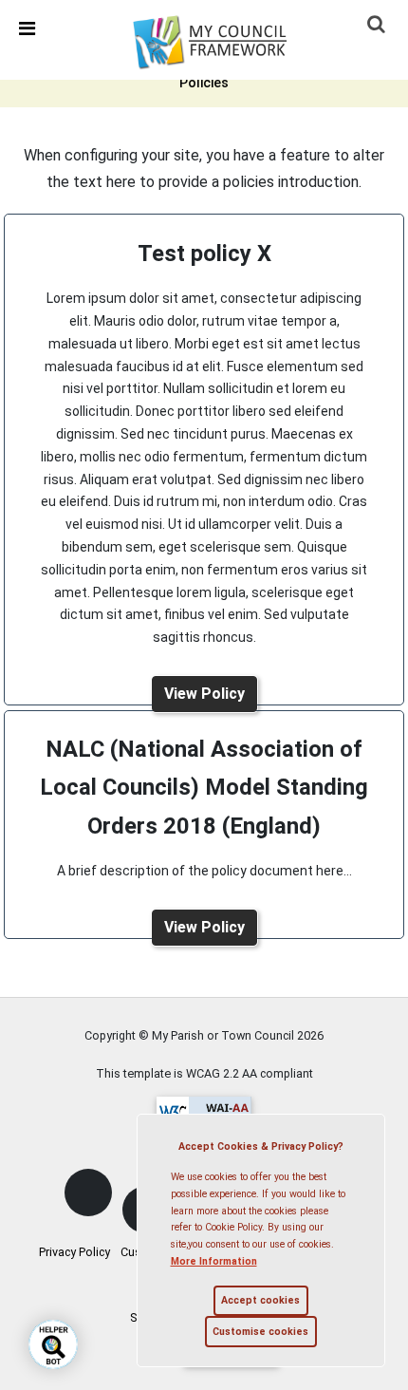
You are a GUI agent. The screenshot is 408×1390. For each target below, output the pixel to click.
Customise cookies (260, 1331)
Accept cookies (260, 1300)
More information (214, 1261)
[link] (222, 39)
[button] (377, 25)
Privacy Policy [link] (74, 1252)
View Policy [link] (204, 694)
